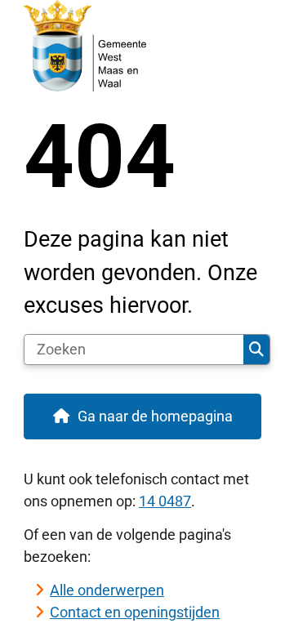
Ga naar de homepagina (155, 416)
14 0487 (165, 501)
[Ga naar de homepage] (147, 45)
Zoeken (256, 349)
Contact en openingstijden (135, 612)
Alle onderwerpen (107, 590)
